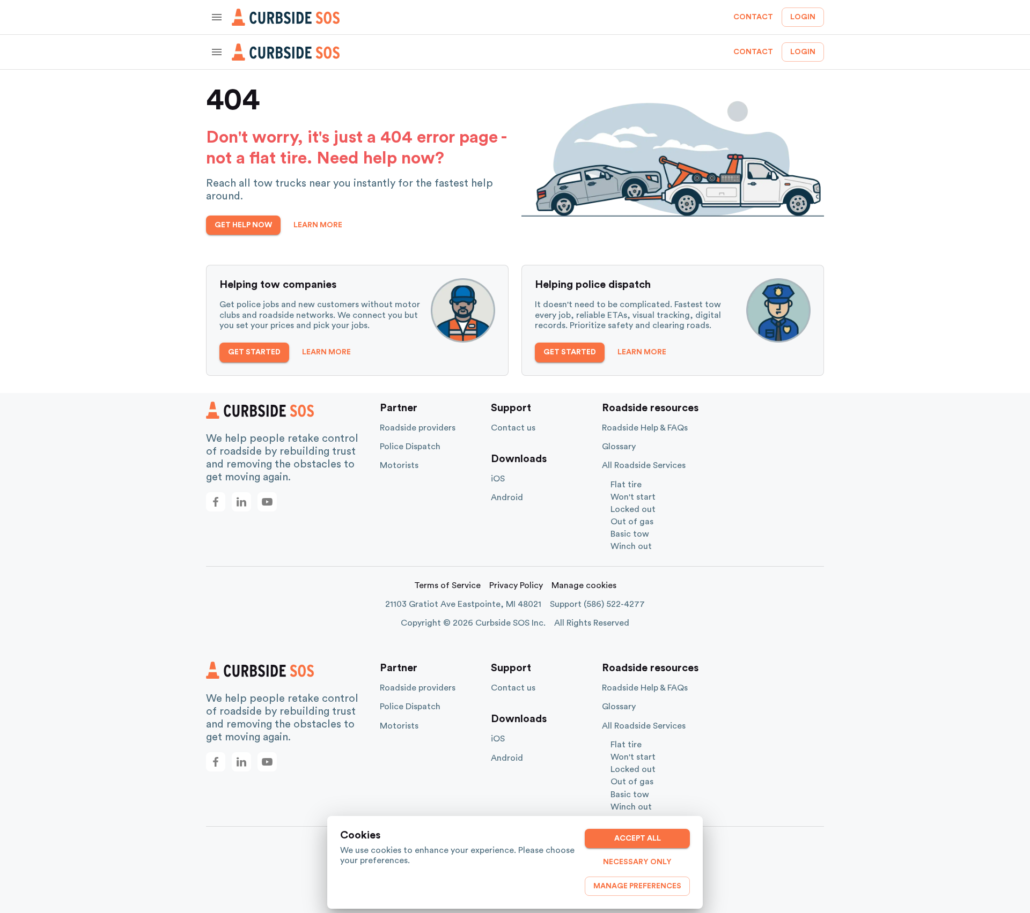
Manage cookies (583, 585)
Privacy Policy (516, 585)
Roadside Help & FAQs (645, 428)
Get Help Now (243, 225)
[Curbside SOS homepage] (286, 17)
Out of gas (631, 521)
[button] (215, 501)
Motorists (399, 465)
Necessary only (637, 862)
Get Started (254, 352)
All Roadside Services (644, 465)
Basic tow (629, 534)
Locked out (633, 509)
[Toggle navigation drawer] (216, 17)
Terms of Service (447, 585)
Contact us (513, 428)
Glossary (619, 446)
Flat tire (626, 484)
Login (802, 17)
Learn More (317, 225)
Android (507, 497)
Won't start (633, 497)
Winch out (631, 546)
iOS (498, 478)
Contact (753, 17)
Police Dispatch (410, 446)
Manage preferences (637, 886)
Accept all (637, 838)
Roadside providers (417, 428)
